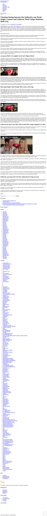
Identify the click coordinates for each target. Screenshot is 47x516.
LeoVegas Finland (6, 373)
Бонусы (4, 455)
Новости (4, 460)
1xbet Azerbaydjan (6, 278)
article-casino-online (6, 292)
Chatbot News (5, 320)
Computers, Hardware (7, 327)
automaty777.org (6, 296)
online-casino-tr (5, 400)
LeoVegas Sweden (6, 377)
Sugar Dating (5, 437)
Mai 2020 (4, 256)
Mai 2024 (4, 211)
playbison (4, 413)
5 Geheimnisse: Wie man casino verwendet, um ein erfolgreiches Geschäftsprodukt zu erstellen (20, 203)
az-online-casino (6, 299)
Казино (4, 457)
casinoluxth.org (5, 315)
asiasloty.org (5, 295)
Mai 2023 (4, 224)
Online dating (5, 398)
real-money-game (6, 418)
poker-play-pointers (6, 414)
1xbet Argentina (6, 276)
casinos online (5, 318)
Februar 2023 (5, 227)
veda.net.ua (5, 449)
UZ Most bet (5, 447)
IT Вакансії (5, 363)
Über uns (4, 4)
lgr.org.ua (4, 378)
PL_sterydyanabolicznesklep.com (9, 412)
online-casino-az (6, 399)
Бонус (4, 454)
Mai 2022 (4, 236)
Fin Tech (4, 337)
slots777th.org (5, 429)
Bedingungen (5, 491)
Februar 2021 (5, 252)
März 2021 (5, 251)
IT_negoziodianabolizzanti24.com (9, 366)
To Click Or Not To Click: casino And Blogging (11, 202)
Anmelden (5, 475)
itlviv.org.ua (5, 367)
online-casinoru (5, 401)
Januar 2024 (5, 215)
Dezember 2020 (6, 254)
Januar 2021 (5, 253)
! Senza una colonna (6, 265)
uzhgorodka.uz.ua (6, 448)
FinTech (4, 341)
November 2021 (6, 242)
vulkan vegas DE (6, 450)
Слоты (4, 465)
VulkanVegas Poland (6, 452)
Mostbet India (5, 389)
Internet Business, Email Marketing (9, 360)
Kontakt (4, 10)
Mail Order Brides (6, 380)
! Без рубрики (5, 269)
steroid (4, 436)
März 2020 (5, 258)
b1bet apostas (5, 301)
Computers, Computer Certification (9, 326)
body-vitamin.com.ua (6, 309)
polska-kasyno (5, 415)
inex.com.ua (5, 357)
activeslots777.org (6, 288)
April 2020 (5, 257)
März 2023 (5, 226)
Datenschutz (5, 489)
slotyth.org (5, 430)
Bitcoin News (5, 307)
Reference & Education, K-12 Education (10, 420)
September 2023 (6, 219)
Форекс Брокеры (6, 467)
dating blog (5, 329)
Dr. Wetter (4, 499)
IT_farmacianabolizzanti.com (8, 365)
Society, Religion (6, 433)
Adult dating (5, 289)
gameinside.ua (5, 347)
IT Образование (6, 364)
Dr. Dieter (4, 500)
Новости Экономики (7, 462)
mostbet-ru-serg (5, 394)
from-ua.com (5, 345)
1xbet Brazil (5, 279)
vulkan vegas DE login (7, 451)
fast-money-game (6, 336)
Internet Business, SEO (7, 362)
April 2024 (5, 212)
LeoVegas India (5, 374)
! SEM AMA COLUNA (7, 263)
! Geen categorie (6, 262)
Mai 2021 (4, 248)
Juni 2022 (4, 235)
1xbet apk (4, 275)
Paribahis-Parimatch (6, 406)
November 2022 (6, 230)
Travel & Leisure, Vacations (8, 440)
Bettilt (4, 305)
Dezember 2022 (6, 229)
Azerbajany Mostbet (6, 300)
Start (3, 3)
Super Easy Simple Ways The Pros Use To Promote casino (13, 204)
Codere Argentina (6, 323)
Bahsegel (4, 303)
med (3, 382)
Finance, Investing (6, 338)
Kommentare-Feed (6, 477)
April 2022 (5, 237)
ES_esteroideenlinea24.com (8, 333)
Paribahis (4, 405)
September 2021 (6, 244)
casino (4, 311)
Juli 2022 (4, 234)
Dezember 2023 (6, 216)
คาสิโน (4, 470)
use (3, 446)
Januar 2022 (5, 240)
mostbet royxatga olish (7, 392)
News (4, 397)
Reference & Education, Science (9, 422)
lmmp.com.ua (5, 379)
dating (4, 328)
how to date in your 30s (5, 33)
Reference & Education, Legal (8, 421)
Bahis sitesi (5, 302)
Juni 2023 (4, 223)
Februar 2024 (5, 214)
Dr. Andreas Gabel (6, 498)
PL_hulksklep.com (6, 411)
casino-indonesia (6, 312)
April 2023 (5, 225)
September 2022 (6, 232)
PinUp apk (5, 409)
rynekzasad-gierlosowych (7, 423)
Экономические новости (7, 469)
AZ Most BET (5, 298)
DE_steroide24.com (6, 331)
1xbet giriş (5, 280)
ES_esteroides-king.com (7, 334)
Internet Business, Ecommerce (8, 359)
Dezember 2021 (6, 241)
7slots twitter (5, 286)
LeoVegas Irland (6, 375)
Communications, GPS (7, 325)
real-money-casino (6, 417)
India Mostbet (5, 356)
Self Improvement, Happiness (8, 425)
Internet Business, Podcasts (8, 361)
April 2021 (5, 250)
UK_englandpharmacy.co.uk (8, 441)
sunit (3, 24)
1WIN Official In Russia (7, 274)
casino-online (5, 313)
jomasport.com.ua (6, 368)
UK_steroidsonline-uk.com (8, 442)
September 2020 (6, 255)
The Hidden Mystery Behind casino (9, 200)
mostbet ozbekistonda (7, 391)
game (4, 346)
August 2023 (5, 220)
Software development (7, 434)
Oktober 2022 (5, 231)
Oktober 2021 (5, 243)
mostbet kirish (5, 390)
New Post (4, 396)
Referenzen (5, 9)
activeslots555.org (6, 287)
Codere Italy (5, 324)
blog (3, 308)
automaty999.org (6, 297)
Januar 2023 (5, 228)
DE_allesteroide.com (6, 330)
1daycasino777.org (6, 271)
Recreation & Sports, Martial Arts (9, 419)
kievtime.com (5, 370)
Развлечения (5, 463)
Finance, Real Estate (6, 340)
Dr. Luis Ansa (5, 497)
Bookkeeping (5, 310)
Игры (4, 456)
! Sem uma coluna (6, 264)
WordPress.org (5, 478)
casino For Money (6, 201)
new (3, 395)
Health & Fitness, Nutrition (8, 350)
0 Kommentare (19, 24)
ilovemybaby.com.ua (6, 355)
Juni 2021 (4, 247)
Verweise (4, 8)
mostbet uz (5, 393)
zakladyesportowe (6, 453)
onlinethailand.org (6, 402)
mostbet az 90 (5, 385)
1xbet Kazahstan (6, 281)
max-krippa (5, 381)
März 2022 (5, 238)
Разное (4, 464)
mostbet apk (5, 384)
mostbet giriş (5, 387)
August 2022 (5, 233)
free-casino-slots (6, 343)
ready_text (5, 416)
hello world (5, 351)
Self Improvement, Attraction (8, 424)
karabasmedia (5, 369)
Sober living (5, 432)
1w (3, 272)
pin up (4, 408)
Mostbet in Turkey (6, 388)
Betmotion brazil (6, 304)
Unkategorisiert (13, 24)
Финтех (4, 466)
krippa (4, 372)
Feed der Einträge (6, 476)
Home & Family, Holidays (7, 352)
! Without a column (6, 267)
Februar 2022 (5, 239)
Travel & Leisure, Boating (7, 439)
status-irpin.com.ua (6, 435)
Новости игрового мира (7, 461)
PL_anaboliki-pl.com (6, 410)
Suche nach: (2, 196)
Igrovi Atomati (5, 354)
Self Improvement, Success (8, 426)
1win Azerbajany (6, 273)
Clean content (5, 322)
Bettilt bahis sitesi (6, 306)
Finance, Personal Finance (7, 339)
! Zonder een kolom (6, 268)
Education (4, 332)
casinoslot (4, 319)
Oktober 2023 (5, 218)
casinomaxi (5, 316)
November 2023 (6, 217)
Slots (4, 428)
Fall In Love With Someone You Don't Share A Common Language (15, 335)
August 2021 (5, 245)
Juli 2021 (4, 246)
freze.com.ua (5, 344)
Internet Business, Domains (8, 358)
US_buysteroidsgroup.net (7, 445)
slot (3, 427)
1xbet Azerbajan (6, 277)
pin (3, 407)
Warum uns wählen (6, 7)
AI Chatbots (5, 290)
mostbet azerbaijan (6, 386)
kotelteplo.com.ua (6, 371)
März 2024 (5, 213)
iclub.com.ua (5, 353)
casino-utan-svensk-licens (7, 314)
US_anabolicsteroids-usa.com (8, 444)
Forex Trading (5, 342)
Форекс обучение (6, 468)
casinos (4, 317)
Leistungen (5, 6)
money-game (5, 383)
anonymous (5, 291)
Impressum (5, 490)
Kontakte (4, 493)
